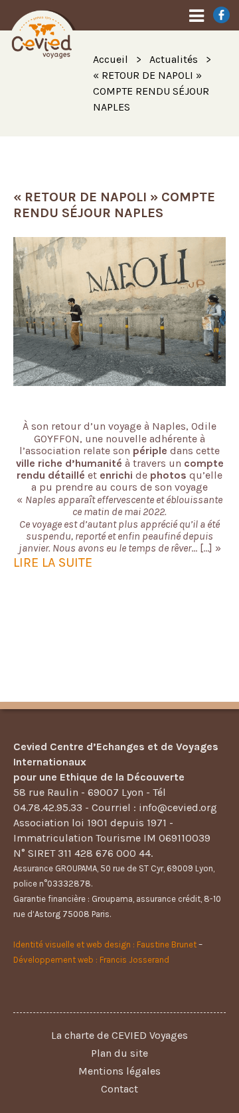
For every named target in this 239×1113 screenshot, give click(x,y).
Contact (119, 1089)
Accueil (110, 59)
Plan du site (119, 1053)
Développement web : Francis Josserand (91, 960)
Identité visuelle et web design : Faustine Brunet (105, 944)
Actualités (173, 59)
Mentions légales (119, 1071)
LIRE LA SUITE (52, 562)
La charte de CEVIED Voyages (119, 1035)
